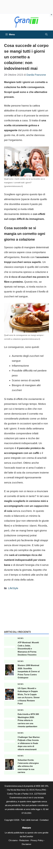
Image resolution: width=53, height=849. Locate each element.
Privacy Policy (37, 840)
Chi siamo (13, 840)
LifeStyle (13, 588)
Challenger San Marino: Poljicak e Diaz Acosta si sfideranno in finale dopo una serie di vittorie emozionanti (29, 743)
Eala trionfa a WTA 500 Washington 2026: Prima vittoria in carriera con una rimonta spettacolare (28, 720)
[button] (46, 34)
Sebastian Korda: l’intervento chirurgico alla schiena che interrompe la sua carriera (28, 766)
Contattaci (44, 820)
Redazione (24, 840)
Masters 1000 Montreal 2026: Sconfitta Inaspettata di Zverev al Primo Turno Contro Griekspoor (29, 671)
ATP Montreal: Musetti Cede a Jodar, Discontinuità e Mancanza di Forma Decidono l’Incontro (28, 648)
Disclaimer (26, 844)
